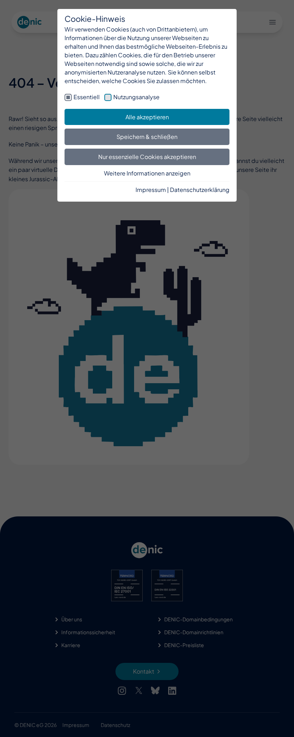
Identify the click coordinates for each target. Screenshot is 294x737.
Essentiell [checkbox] (87, 97)
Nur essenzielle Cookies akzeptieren (147, 156)
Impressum (151, 189)
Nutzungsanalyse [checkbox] (136, 97)
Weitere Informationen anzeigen (147, 173)
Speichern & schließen (147, 136)
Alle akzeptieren (147, 117)
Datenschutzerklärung (199, 189)
